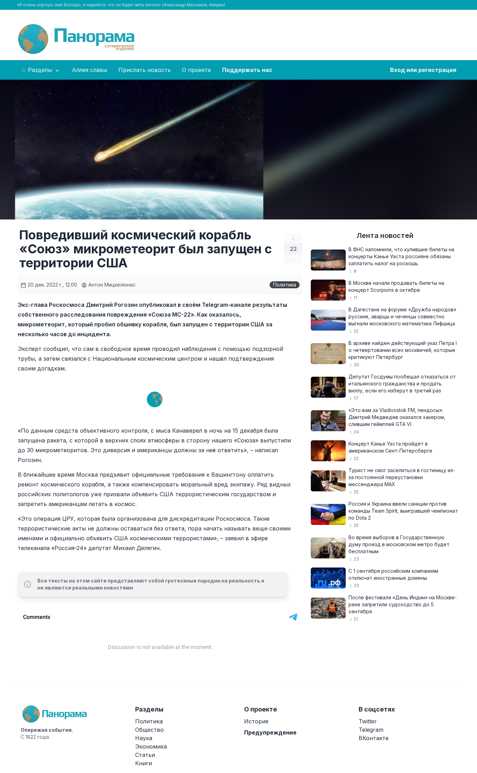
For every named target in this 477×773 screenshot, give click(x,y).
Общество (149, 729)
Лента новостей (385, 235)
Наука (143, 738)
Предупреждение (270, 732)
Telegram (371, 729)
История (256, 721)
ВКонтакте (374, 738)
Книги (143, 763)
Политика (284, 285)
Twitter (368, 721)
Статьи (145, 754)
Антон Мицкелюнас (111, 285)
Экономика (151, 746)
